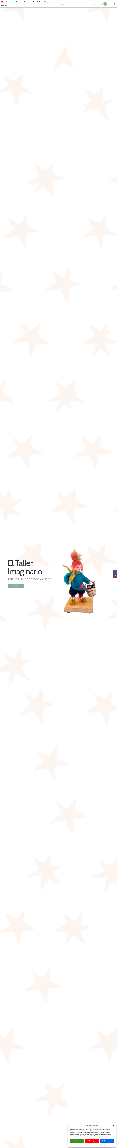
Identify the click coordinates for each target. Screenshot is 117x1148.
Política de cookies (83, 1145)
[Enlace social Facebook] (112, 3)
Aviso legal (102, 1145)
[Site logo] (58, 3)
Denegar (92, 1141)
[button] (113, 1125)
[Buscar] (100, 4)
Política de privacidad (94, 1145)
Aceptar (77, 1141)
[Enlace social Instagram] (114, 3)
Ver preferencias (107, 1141)
